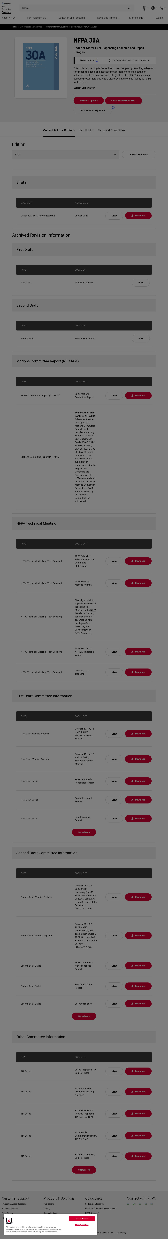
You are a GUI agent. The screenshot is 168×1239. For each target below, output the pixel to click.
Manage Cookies (82, 1225)
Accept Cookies (82, 1219)
